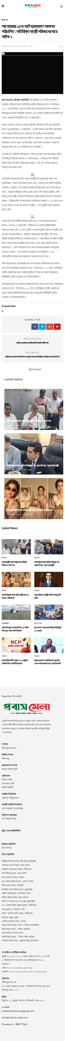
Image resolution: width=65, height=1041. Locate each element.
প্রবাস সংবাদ (38, 623)
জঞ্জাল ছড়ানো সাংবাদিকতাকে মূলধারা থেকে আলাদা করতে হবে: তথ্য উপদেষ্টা (47, 662)
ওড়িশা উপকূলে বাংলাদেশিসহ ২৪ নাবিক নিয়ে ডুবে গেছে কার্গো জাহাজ (15, 629)
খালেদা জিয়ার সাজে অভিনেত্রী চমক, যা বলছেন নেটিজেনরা (30, 510)
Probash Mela (8, 46)
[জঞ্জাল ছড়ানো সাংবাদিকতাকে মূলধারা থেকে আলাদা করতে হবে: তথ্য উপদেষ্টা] (48, 645)
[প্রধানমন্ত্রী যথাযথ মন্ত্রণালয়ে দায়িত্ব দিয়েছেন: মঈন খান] (33, 409)
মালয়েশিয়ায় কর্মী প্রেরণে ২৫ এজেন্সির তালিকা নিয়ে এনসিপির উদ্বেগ (15, 662)
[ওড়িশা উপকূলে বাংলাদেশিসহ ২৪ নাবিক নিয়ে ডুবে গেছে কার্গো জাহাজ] (16, 612)
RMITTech (21, 1024)
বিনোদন (4, 591)
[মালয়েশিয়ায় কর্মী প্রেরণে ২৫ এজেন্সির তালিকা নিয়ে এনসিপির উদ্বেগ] (16, 645)
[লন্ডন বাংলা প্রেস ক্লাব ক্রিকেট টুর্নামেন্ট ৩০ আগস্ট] (48, 612)
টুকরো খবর (5, 20)
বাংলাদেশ (4, 558)
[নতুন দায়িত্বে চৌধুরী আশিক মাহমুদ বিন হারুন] (48, 579)
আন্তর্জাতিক (5, 623)
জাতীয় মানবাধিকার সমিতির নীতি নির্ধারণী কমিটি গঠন (32, 342)
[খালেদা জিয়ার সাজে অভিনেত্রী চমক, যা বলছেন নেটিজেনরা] (33, 498)
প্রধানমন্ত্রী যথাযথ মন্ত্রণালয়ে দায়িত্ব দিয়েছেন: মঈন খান (29, 421)
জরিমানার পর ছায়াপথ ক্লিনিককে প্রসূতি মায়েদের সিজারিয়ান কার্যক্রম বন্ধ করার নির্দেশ (32, 356)
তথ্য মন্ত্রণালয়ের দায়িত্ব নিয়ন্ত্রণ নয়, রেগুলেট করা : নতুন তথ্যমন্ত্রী (33, 465)
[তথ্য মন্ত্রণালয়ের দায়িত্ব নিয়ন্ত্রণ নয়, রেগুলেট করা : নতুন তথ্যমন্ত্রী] (33, 454)
